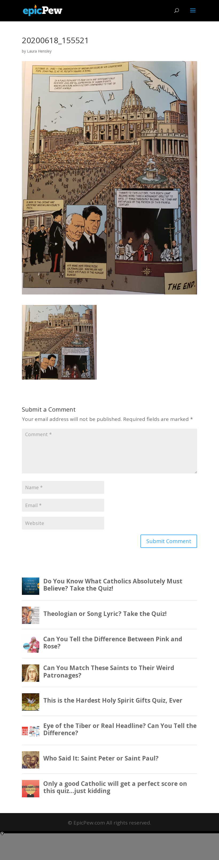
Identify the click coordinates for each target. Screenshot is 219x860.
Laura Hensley (39, 51)
